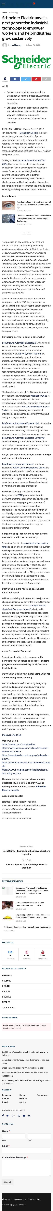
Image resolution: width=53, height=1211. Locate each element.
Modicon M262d (39, 395)
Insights (15, 790)
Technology (13, 13)
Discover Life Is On (11, 735)
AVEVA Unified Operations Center (29, 467)
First (4, 1140)
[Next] (29, 233)
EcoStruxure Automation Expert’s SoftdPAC (23, 438)
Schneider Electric (29, 133)
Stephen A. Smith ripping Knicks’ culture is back (23, 1068)
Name (6, 1131)
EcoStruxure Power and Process (18, 464)
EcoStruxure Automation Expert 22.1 (19, 343)
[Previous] (24, 233)
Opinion (6, 991)
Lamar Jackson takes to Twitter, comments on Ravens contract (30, 904)
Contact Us (18, 1199)
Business (7, 975)
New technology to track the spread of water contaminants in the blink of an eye (34, 205)
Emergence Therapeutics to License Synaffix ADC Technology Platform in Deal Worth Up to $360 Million (32, 891)
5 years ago (21, 921)
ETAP (20, 495)
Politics (6, 997)
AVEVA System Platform (29, 353)
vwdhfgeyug (16, 45)
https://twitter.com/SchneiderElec (18, 744)
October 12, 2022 (33, 45)
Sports (6, 1002)
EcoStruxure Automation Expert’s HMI (20, 423)
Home (4, 13)
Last (30, 1140)
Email (5, 1146)
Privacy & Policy (34, 1199)
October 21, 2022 (24, 211)
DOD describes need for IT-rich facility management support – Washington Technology (34, 218)
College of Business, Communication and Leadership (27, 927)
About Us (6, 1199)
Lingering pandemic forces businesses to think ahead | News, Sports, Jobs (32, 916)
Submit (7, 1182)
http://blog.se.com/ (11, 773)
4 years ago (21, 897)
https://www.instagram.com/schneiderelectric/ (25, 769)
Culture (6, 981)
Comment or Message (15, 1157)
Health (6, 986)
